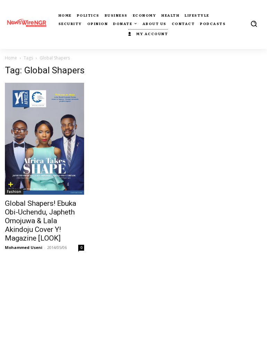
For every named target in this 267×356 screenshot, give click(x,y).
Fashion (14, 191)
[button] (253, 23)
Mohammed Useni (23, 247)
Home (11, 58)
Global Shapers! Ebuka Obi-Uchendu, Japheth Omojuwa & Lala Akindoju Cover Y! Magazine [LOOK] (40, 220)
